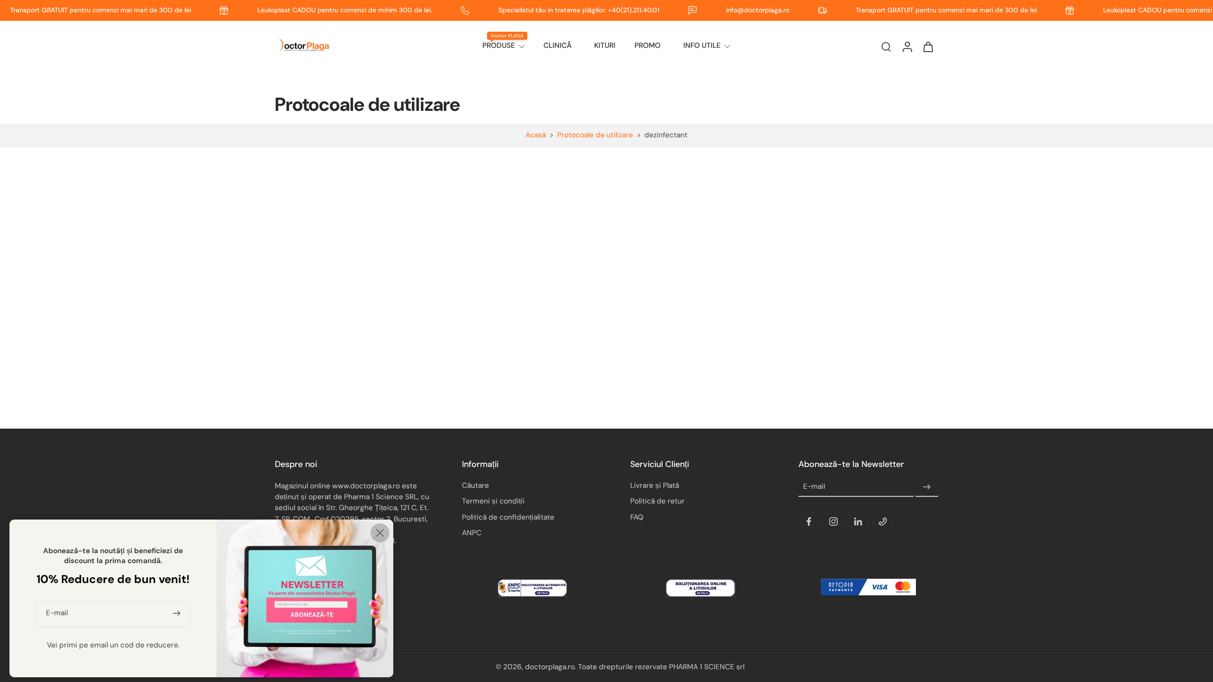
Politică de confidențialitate (508, 517)
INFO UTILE (702, 45)
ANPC (471, 533)
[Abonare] (926, 487)
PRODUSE (498, 45)
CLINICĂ (557, 45)
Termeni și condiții (493, 501)
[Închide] (380, 532)
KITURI (605, 45)
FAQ (636, 517)
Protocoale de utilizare (595, 135)
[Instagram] (833, 522)
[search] (886, 46)
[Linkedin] (858, 522)
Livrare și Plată (654, 486)
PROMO (647, 45)
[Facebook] (808, 522)
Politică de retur (657, 501)
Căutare (475, 486)
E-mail (814, 487)
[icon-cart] (927, 46)
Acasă (535, 135)
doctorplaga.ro (550, 667)
